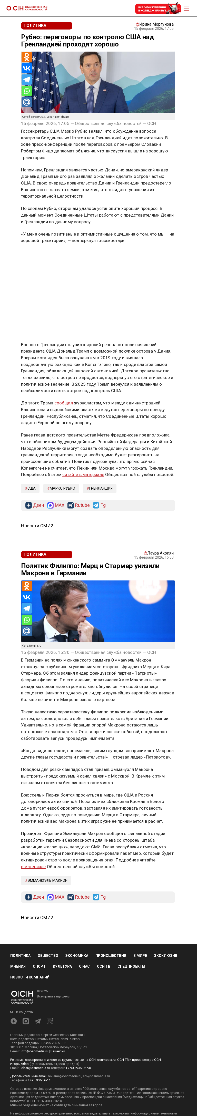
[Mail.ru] (27, 102)
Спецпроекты (131, 966)
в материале (33, 866)
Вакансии (58, 1051)
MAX (59, 505)
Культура (62, 966)
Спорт (39, 966)
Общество (48, 956)
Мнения (18, 966)
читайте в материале (83, 474)
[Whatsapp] (27, 91)
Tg (103, 505)
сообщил (63, 402)
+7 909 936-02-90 (78, 1068)
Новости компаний (30, 977)
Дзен (38, 505)
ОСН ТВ (103, 966)
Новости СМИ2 (37, 525)
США (31, 488)
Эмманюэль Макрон (47, 880)
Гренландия (101, 488)
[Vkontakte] (27, 68)
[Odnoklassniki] (27, 57)
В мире (140, 956)
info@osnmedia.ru (34, 1051)
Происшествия (110, 956)
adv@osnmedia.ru (96, 1076)
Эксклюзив (165, 956)
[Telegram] (27, 79)
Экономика (76, 956)
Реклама (37, 255)
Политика (20, 956)
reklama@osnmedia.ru (64, 1076)
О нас (84, 966)
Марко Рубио (62, 488)
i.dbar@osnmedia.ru (35, 1068)
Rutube (82, 505)
